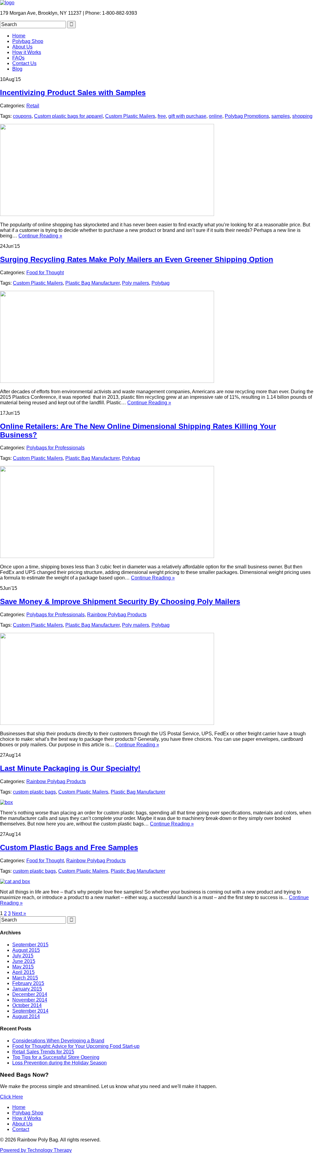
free (162, 116)
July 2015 (22, 955)
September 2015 (30, 944)
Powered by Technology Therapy (36, 1150)
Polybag (160, 283)
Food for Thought (45, 272)
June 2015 (23, 961)
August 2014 (26, 1016)
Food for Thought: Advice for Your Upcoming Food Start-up (76, 1046)
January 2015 (27, 988)
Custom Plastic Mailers (130, 116)
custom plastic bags (34, 791)
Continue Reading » (40, 235)
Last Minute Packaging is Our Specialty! (70, 768)
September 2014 (30, 1011)
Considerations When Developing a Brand (58, 1040)
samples (280, 116)
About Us (22, 46)
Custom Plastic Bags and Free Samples (69, 847)
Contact (20, 1129)
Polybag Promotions (247, 116)
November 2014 (29, 999)
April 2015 (23, 972)
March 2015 (25, 977)
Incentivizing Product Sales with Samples (73, 92)
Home (18, 35)
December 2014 (29, 994)
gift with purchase (187, 116)
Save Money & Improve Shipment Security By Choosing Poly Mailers (120, 601)
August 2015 (26, 950)
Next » (19, 913)
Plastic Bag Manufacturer (92, 283)
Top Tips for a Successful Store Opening (55, 1057)
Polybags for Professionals (55, 447)
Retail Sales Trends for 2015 (43, 1051)
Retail (32, 105)
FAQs (18, 57)
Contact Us (24, 63)
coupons (22, 116)
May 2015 (23, 966)
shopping (302, 116)
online (215, 116)
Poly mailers (135, 283)
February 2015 (28, 983)
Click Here (11, 1096)
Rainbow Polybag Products (117, 614)
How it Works (26, 52)
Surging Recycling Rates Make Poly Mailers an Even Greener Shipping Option (136, 259)
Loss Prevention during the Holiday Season (59, 1062)
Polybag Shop (27, 41)
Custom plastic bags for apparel (68, 116)
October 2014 (27, 1005)
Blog (17, 68)
